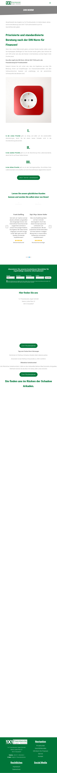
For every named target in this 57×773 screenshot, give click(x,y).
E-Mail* (37, 275)
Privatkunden (40, 746)
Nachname (28, 275)
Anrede (8, 275)
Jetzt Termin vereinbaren (28, 178)
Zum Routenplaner (28, 346)
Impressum (16, 767)
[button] (26, 257)
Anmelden (48, 277)
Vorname (18, 275)
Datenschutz (16, 769)
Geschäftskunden (40, 748)
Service (40, 754)
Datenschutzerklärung (39, 281)
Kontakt (40, 756)
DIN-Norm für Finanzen (40, 751)
